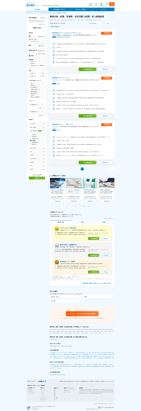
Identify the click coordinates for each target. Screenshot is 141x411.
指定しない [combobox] (33, 73)
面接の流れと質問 (91, 390)
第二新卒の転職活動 (109, 390)
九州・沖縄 (56, 398)
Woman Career (43, 399)
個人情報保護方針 (35, 409)
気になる (105, 69)
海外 (54, 399)
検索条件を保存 (37, 27)
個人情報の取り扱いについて (37, 407)
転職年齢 (102, 392)
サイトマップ (107, 381)
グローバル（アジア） (45, 398)
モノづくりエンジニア (45, 390)
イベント (103, 9)
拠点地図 (100, 403)
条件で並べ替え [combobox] (93, 23)
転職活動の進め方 (82, 389)
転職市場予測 (84, 393)
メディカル (43, 392)
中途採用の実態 (107, 392)
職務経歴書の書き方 (96, 389)
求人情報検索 (30, 390)
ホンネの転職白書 (90, 393)
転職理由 (98, 392)
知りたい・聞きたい (81, 9)
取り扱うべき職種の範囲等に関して (83, 381)
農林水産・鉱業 (52, 12)
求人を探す (37, 9)
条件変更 (43, 17)
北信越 (55, 394)
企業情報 (100, 393)
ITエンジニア (43, 389)
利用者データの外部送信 (94, 381)
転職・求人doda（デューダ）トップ (33, 12)
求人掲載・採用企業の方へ (108, 403)
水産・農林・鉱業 (34, 41)
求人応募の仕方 (84, 390)
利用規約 (61, 381)
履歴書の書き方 (89, 389)
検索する (37, 178)
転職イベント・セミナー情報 (69, 389)
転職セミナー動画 (67, 392)
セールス (42, 393)
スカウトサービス (31, 393)
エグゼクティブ (43, 397)
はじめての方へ (30, 389)
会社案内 (94, 403)
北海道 (55, 389)
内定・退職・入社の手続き (100, 390)
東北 (43, 12)
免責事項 (103, 381)
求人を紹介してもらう (59, 9)
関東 (54, 392)
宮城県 (46, 12)
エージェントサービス (32, 392)
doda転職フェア (67, 390)
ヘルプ (112, 381)
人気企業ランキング (83, 392)
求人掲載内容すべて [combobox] (34, 104)
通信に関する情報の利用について (70, 381)
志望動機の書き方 (104, 389)
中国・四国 (56, 397)
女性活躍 (53, 300)
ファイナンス (43, 394)
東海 (54, 393)
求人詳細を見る (87, 69)
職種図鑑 (96, 393)
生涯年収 (93, 392)
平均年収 (89, 392)
